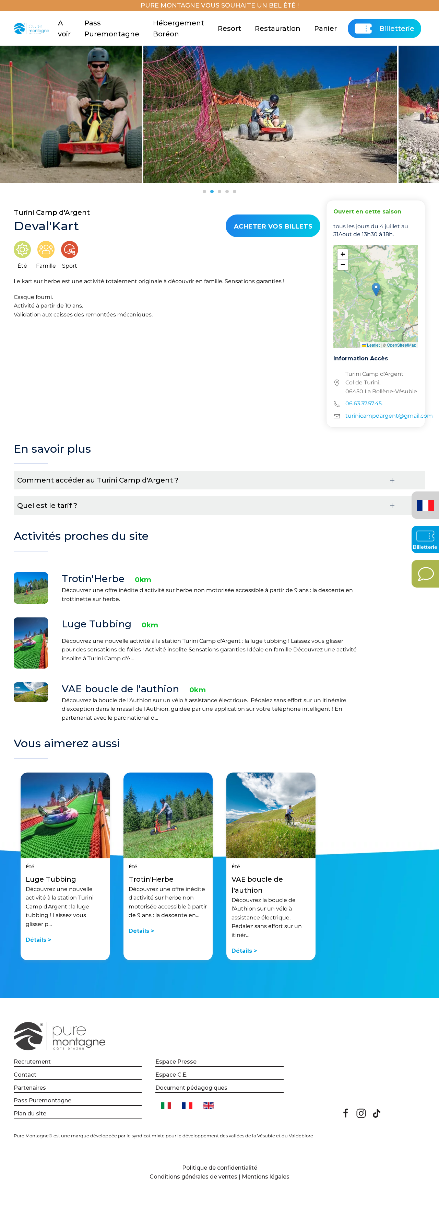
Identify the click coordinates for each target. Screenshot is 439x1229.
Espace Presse (176, 1061)
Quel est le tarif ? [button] (47, 505)
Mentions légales (265, 1176)
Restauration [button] (277, 28)
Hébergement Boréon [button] (178, 28)
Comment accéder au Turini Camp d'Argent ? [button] (97, 480)
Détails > (38, 940)
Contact (25, 1074)
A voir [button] (64, 28)
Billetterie (396, 28)
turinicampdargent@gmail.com (389, 416)
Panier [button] (325, 28)
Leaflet (373, 345)
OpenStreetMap (401, 345)
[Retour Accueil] (32, 28)
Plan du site (30, 1113)
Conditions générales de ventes (193, 1176)
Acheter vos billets (273, 226)
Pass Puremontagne (111, 28)
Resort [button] (229, 28)
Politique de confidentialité (219, 1167)
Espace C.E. (171, 1074)
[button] (376, 289)
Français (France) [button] (424, 500)
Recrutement (32, 1061)
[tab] (204, 191)
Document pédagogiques (191, 1088)
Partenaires (30, 1088)
